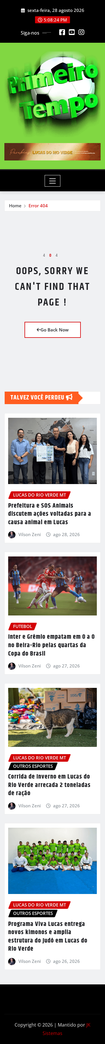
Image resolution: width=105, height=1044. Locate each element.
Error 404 (38, 205)
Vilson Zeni (29, 534)
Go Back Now (55, 330)
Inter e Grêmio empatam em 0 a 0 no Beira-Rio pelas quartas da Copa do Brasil (51, 645)
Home (15, 205)
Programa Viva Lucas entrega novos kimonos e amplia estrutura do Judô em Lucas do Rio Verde (48, 936)
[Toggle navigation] (53, 181)
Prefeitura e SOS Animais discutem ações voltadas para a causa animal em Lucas (49, 514)
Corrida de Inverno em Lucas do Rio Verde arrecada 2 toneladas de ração (49, 785)
